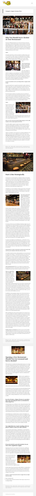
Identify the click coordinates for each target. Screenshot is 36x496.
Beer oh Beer (13, 146)
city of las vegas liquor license (23, 340)
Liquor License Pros (20, 146)
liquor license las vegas (19, 147)
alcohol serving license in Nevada (14, 340)
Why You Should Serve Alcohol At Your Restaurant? (17, 38)
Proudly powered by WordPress (10, 494)
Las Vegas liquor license (23, 486)
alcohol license (26, 146)
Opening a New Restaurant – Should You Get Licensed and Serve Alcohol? (17, 359)
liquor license (22, 120)
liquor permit (25, 147)
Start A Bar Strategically (15, 174)
